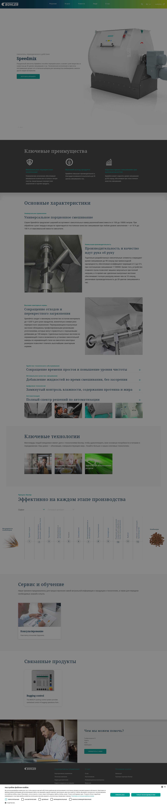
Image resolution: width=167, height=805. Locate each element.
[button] (56, 803)
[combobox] (162, 787)
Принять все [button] (119, 795)
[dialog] (83, 794)
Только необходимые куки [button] (145, 795)
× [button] (165, 787)
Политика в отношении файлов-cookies (82, 796)
